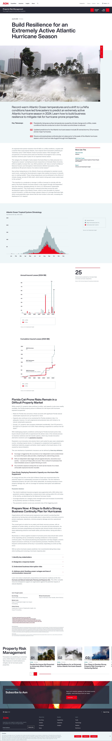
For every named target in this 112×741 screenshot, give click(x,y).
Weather (77, 725)
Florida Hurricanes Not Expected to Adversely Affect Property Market (42, 666)
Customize (78, 736)
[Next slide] (35, 674)
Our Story (41, 720)
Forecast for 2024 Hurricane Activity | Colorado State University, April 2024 (27, 621)
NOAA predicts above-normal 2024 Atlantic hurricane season (24, 618)
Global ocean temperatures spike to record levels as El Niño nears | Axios (26, 620)
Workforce (77, 728)
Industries (21, 3)
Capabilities (13, 3)
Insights (27, 3)
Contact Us (82, 3)
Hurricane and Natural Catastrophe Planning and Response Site (31, 580)
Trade (76, 720)
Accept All (94, 736)
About (33, 3)
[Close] (110, 736)
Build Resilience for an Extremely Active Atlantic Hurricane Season (69, 665)
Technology (78, 722)
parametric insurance (36, 438)
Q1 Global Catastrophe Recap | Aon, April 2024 (21, 617)
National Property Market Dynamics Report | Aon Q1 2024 (23, 622)
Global (106, 3)
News (98, 3)
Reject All (86, 736)
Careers (88, 3)
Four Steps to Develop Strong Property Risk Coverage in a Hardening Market (95, 666)
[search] (38, 3)
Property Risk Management (13, 9)
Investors (94, 3)
